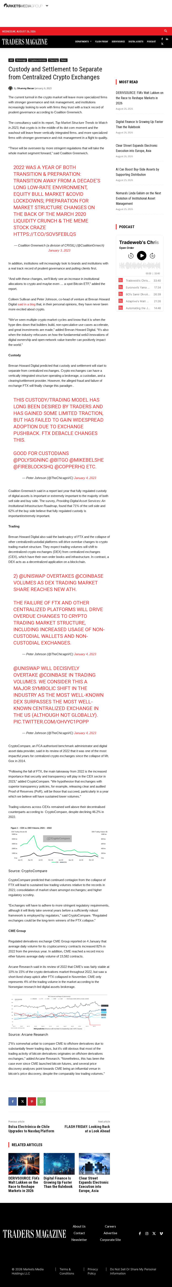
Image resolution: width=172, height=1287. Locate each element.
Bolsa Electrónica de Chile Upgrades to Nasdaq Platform (31, 1128)
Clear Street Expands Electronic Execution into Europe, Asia (94, 1184)
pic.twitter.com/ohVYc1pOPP (51, 722)
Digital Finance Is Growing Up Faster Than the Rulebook (58, 1182)
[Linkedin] (167, 39)
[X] (162, 44)
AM (11, 60)
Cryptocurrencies (37, 60)
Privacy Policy (93, 1271)
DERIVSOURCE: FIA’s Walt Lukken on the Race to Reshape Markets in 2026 (23, 1184)
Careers (110, 1226)
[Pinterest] (32, 1101)
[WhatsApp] (41, 1101)
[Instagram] (147, 1233)
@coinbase (89, 576)
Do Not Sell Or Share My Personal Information (133, 1271)
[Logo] (19, 42)
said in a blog (26, 304)
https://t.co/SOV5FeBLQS (44, 234)
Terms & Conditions (67, 1271)
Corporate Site (110, 1239)
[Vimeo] (161, 1233)
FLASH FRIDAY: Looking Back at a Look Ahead (87, 1128)
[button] (166, 31)
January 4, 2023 (85, 478)
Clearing (53, 60)
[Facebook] (162, 39)
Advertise (110, 1233)
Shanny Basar (25, 88)
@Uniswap (32, 576)
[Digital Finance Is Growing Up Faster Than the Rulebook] (59, 1164)
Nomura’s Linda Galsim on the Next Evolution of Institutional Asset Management (138, 198)
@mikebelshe (86, 460)
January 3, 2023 (59, 250)
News (63, 60)
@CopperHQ (70, 467)
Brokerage (21, 60)
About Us (79, 1226)
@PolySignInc (30, 460)
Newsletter (79, 1239)
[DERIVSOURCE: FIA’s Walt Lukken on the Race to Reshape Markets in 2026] (23, 1164)
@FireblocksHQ (33, 467)
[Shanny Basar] (11, 88)
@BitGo (59, 460)
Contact (79, 1233)
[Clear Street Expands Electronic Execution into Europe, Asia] (94, 1164)
